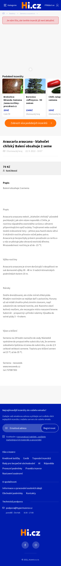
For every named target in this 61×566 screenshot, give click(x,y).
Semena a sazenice (27, 13)
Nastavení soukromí (12, 473)
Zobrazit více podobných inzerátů (29, 123)
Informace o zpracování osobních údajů (22, 488)
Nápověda (49, 463)
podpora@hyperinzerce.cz (19, 507)
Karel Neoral (11, 170)
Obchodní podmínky (12, 493)
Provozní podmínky (12, 468)
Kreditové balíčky (11, 458)
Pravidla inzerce (33, 468)
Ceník (26, 458)
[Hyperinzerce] (31, 5)
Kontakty (31, 493)
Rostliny (12, 13)
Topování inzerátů (41, 458)
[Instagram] (35, 545)
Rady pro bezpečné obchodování (18, 463)
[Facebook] (25, 545)
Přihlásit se (49, 5)
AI (39, 463)
